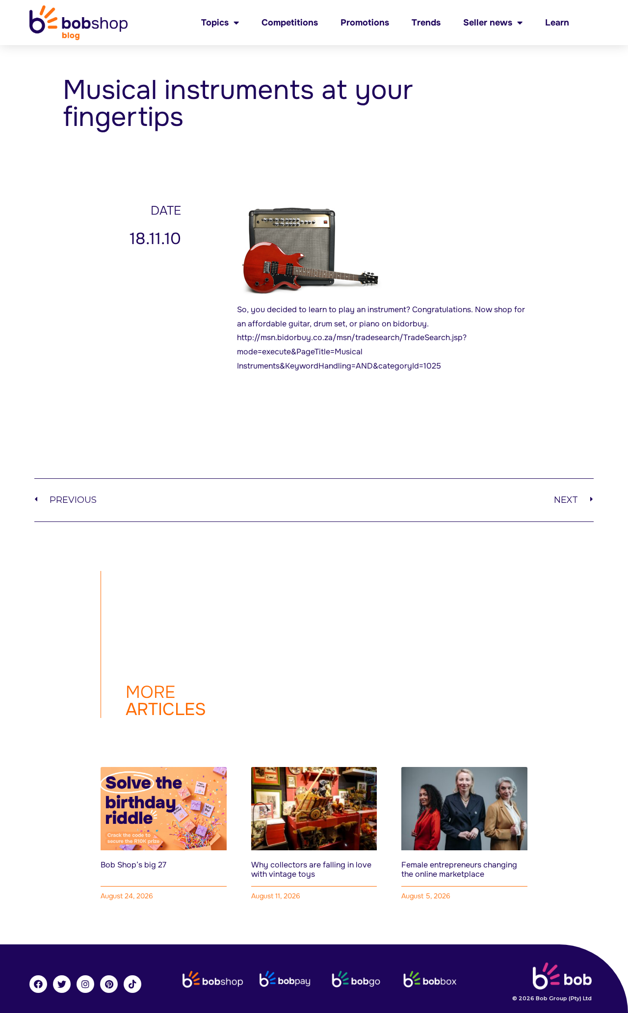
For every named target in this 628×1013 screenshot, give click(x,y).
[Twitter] (62, 984)
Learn (557, 22)
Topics (215, 22)
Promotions (364, 22)
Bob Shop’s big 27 (133, 865)
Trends (426, 22)
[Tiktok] (132, 984)
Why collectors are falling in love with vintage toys (311, 869)
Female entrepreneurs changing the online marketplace (459, 869)
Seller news (487, 22)
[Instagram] (85, 984)
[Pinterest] (109, 984)
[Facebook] (38, 984)
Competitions (290, 22)
